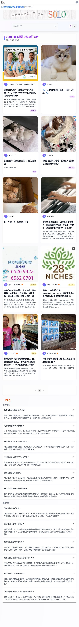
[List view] (74, 26)
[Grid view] (70, 26)
